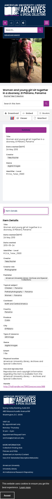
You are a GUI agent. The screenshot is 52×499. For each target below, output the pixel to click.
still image (9, 337)
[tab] (26, 130)
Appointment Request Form (14, 434)
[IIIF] (12, 118)
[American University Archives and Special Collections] (19, 400)
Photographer (10, 269)
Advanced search (12, 35)
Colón (7, 320)
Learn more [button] (25, 487)
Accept (7, 495)
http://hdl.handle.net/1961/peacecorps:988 (24, 386)
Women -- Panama (13, 295)
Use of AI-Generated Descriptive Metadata (20, 458)
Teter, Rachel (13, 157)
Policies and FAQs (10, 451)
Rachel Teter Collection (14, 96)
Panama (8, 312)
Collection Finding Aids (12, 448)
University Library (10, 469)
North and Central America (16, 304)
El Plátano (9, 329)
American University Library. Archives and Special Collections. (26, 279)
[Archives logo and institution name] (25, 10)
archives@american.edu (13, 438)
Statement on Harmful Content (16, 454)
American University (11, 465)
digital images (14, 166)
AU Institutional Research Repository (18, 472)
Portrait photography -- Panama (19, 292)
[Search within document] (46, 103)
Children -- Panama (13, 288)
